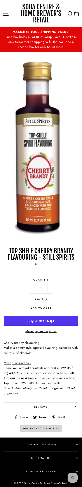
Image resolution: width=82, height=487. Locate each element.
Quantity (41, 279)
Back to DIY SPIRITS (44, 428)
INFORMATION (41, 458)
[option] (41, 39)
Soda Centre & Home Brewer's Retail (41, 13)
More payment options (40, 331)
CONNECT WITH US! (41, 444)
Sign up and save (41, 471)
